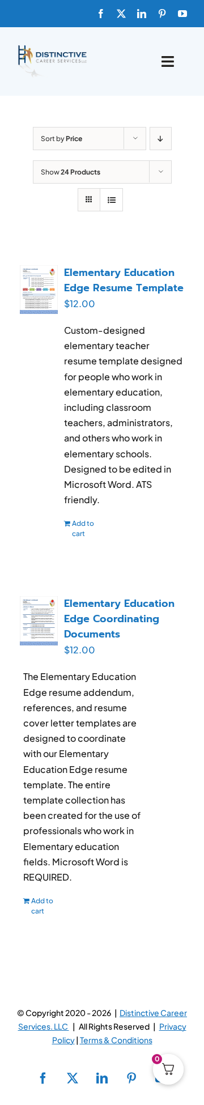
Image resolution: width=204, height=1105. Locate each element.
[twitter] (121, 13)
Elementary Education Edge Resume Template (124, 280)
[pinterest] (162, 13)
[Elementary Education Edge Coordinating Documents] (39, 620)
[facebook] (100, 13)
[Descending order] (161, 138)
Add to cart (83, 528)
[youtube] (182, 13)
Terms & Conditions (116, 1040)
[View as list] (111, 200)
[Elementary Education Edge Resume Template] (39, 289)
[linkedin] (141, 13)
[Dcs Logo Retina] (52, 48)
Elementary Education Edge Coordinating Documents (119, 619)
